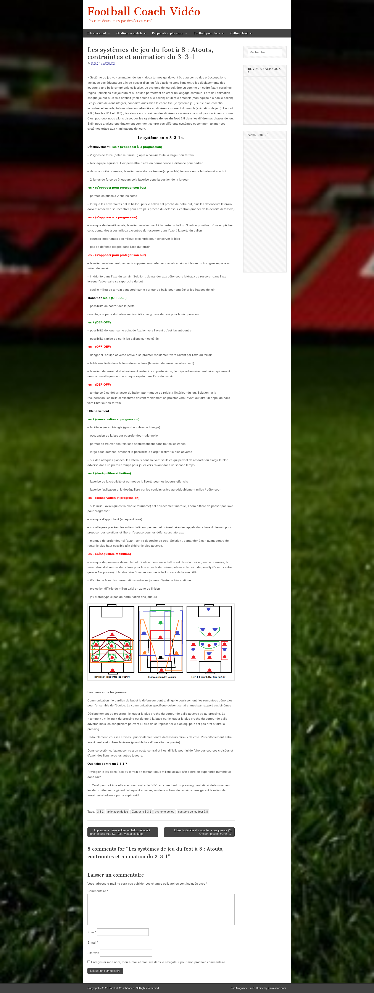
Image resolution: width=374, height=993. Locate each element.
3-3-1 (100, 811)
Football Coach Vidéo (143, 11)
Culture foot (239, 33)
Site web (93, 953)
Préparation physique (167, 33)
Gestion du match (129, 33)
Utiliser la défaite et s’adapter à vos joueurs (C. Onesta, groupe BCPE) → (202, 832)
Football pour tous (206, 33)
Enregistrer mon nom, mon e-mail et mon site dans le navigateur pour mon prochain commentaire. (158, 962)
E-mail (92, 942)
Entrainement (96, 33)
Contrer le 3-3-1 (141, 811)
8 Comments (108, 62)
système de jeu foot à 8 (193, 811)
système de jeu (164, 811)
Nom (91, 932)
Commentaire (97, 891)
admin (94, 62)
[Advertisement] (265, 207)
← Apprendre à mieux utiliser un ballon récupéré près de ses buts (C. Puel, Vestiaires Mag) (120, 832)
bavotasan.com (277, 988)
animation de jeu (117, 811)
